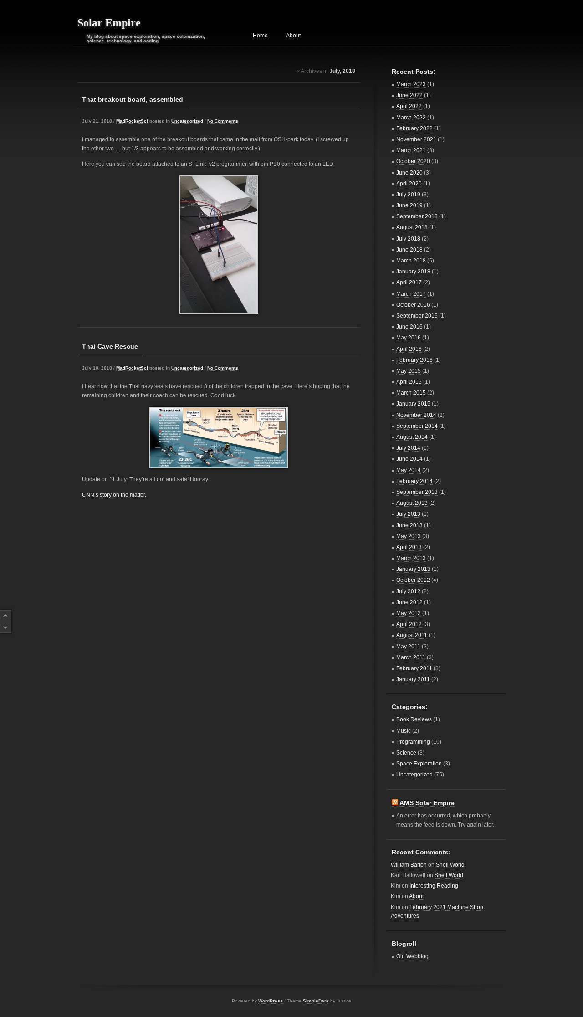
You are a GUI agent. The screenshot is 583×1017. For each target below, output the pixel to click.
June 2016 (409, 327)
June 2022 (409, 95)
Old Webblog (412, 956)
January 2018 (413, 271)
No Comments (222, 120)
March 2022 (411, 117)
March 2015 (411, 393)
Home (260, 35)
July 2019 (408, 194)
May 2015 (408, 371)
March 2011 (410, 657)
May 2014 (408, 470)
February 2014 (414, 481)
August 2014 (412, 437)
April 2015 (409, 382)
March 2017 (411, 294)
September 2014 (417, 426)
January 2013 (413, 569)
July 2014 (408, 448)
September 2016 (417, 316)
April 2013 (409, 547)
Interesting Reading (433, 886)
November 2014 (416, 415)
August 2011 (411, 635)
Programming (413, 742)
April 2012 (409, 624)
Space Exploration (419, 763)
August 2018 (412, 227)
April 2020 (409, 183)
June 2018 (409, 250)
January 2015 (413, 404)
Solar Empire (109, 23)
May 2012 (408, 613)
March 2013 (411, 558)
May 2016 (408, 337)
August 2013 (412, 503)
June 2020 (409, 173)
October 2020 (413, 161)
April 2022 (409, 106)
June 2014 (409, 459)
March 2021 (411, 150)
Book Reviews (414, 719)
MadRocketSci (132, 120)
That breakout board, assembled (132, 99)
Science (406, 753)
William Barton (409, 865)
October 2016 (413, 305)
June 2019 (409, 205)
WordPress (270, 1000)
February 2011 (414, 668)
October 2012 (413, 580)
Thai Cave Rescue (110, 346)
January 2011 (413, 679)
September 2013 (417, 492)
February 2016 (414, 360)
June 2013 (409, 525)
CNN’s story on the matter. (114, 495)
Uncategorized (187, 120)
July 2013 (408, 514)
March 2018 (411, 260)
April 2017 (409, 282)
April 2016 (409, 349)
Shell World (450, 865)
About (293, 35)
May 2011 (408, 646)
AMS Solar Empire (427, 802)
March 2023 (411, 84)
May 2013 (408, 536)
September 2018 (417, 216)
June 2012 (409, 602)
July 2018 (408, 239)
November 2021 (416, 139)
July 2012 (408, 591)
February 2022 (414, 128)
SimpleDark (316, 1000)
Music (403, 731)
